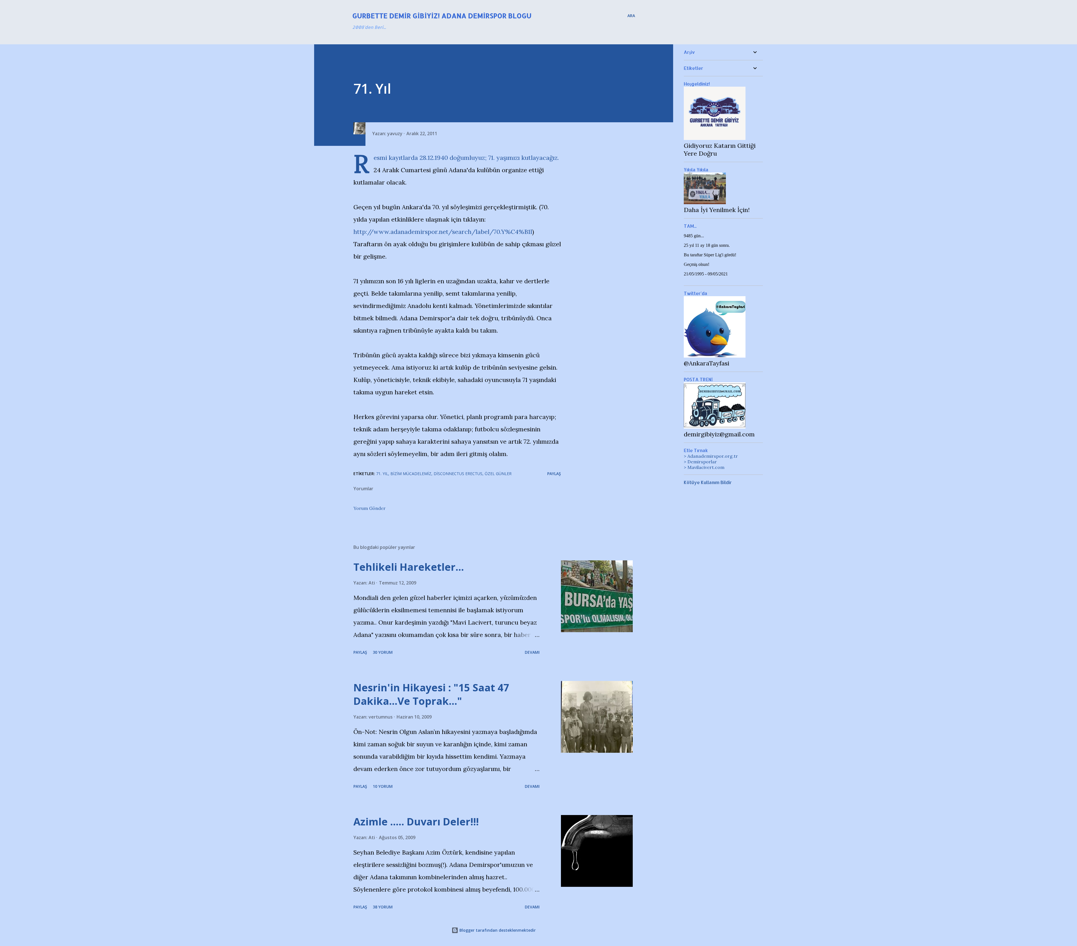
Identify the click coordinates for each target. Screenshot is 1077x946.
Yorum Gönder (369, 508)
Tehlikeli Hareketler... (408, 567)
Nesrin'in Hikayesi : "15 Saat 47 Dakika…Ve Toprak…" (431, 694)
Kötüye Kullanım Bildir (708, 482)
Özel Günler (498, 473)
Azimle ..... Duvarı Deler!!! (416, 821)
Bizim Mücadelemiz (410, 473)
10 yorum (383, 786)
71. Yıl (382, 473)
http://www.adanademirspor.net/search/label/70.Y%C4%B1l (442, 232)
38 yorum (383, 907)
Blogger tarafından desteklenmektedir (497, 930)
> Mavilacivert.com (704, 467)
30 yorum (383, 652)
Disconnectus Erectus (458, 473)
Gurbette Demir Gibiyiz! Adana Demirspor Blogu (441, 15)
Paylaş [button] (554, 473)
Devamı (532, 652)
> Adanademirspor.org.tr (711, 456)
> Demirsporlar (700, 461)
